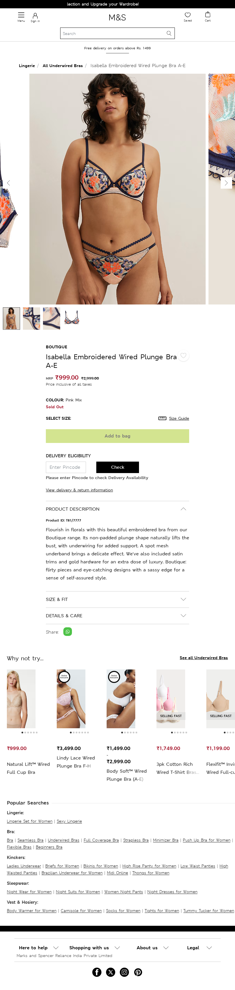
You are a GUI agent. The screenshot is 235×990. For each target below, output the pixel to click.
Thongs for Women (150, 872)
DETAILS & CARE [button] (64, 616)
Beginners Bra (49, 847)
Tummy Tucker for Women (208, 910)
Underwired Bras (63, 840)
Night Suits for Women (78, 891)
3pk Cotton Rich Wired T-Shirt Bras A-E (176, 768)
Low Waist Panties (198, 865)
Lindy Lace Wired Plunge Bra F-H (76, 762)
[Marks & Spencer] (117, 21)
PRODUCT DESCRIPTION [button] (72, 509)
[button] (226, 183)
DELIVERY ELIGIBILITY (68, 456)
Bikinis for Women (100, 865)
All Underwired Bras (63, 65)
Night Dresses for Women (172, 891)
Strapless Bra (136, 840)
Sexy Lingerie (69, 821)
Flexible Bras (19, 847)
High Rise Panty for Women (149, 865)
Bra (10, 840)
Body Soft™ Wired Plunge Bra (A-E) (127, 775)
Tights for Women (162, 910)
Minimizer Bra (166, 840)
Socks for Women (123, 910)
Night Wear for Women (29, 891)
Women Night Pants (123, 891)
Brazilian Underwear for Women (72, 872)
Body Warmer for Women (31, 910)
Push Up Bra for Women (206, 840)
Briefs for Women (62, 865)
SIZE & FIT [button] (57, 599)
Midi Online (117, 872)
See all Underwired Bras (204, 657)
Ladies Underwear (24, 865)
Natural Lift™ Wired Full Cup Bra (28, 768)
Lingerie (27, 65)
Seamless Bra (30, 840)
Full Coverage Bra (101, 840)
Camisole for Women (81, 910)
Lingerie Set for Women (29, 821)
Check (117, 467)
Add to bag (117, 436)
